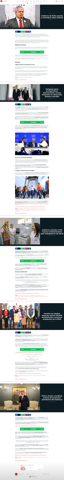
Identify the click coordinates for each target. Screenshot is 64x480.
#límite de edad (40, 375)
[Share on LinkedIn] (29, 32)
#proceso (42, 295)
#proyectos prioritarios (45, 457)
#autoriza (28, 295)
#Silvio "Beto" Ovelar (25, 457)
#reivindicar (25, 77)
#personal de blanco (41, 296)
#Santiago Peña (42, 208)
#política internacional (27, 208)
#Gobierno (19, 77)
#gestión (16, 458)
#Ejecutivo (36, 457)
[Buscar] (62, 1)
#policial (31, 77)
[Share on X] (19, 32)
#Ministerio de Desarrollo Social (22, 375)
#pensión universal (35, 375)
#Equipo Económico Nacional (22, 295)
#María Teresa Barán (31, 296)
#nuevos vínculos (38, 295)
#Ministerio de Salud (32, 295)
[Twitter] (45, 474)
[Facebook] (43, 474)
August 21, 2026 (38, 282)
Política (52, 311)
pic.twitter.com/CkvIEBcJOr (35, 281)
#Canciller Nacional (20, 208)
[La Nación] (4, 1)
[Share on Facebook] (16, 32)
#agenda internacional (33, 208)
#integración (16, 211)
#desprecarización (17, 296)
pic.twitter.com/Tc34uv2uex (44, 441)
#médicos (46, 296)
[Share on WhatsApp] (21, 32)
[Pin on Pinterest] (27, 32)
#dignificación (36, 296)
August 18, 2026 (36, 442)
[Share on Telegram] (24, 32)
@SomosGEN (32, 358)
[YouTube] (48, 474)
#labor (28, 77)
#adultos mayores (29, 375)
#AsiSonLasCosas (23, 354)
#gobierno (44, 375)
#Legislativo (39, 457)
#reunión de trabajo (31, 457)
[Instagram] (46, 474)
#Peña (22, 77)
